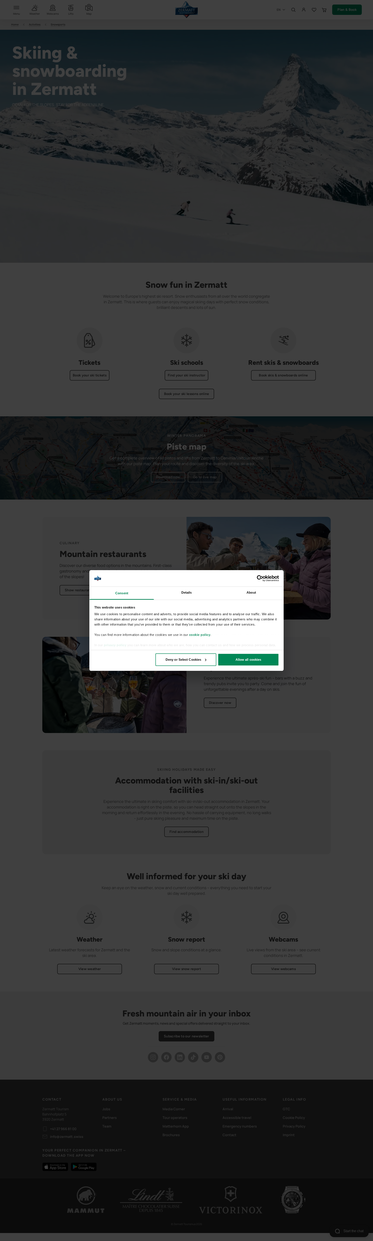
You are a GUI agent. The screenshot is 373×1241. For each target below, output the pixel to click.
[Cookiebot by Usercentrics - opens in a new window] (260, 578)
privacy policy (115, 645)
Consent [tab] (121, 593)
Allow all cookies (248, 659)
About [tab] (251, 592)
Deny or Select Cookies (183, 659)
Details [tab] (186, 592)
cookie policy (199, 635)
